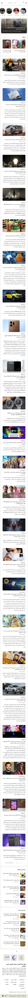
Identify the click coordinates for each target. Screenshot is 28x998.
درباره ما (6, 982)
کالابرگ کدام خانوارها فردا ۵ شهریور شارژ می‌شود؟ (15, 236)
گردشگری (22, 988)
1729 (9, 863)
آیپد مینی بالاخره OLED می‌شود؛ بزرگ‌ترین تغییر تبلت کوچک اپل (14, 816)
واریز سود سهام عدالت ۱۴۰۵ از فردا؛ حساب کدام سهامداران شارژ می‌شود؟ (15, 105)
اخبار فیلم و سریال (22, 499)
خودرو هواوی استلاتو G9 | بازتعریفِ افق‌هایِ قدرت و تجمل (9, 15)
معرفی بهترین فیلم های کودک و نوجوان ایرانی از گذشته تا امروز (11, 887)
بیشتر (5, 37)
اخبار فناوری (23, 333)
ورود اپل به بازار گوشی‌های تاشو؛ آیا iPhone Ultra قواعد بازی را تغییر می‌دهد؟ (14, 851)
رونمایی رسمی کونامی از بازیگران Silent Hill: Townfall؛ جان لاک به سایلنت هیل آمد (14, 535)
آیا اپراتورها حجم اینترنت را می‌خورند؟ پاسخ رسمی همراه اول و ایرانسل (15, 28)
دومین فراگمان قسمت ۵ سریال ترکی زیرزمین (16, 15)
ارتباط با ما (6, 980)
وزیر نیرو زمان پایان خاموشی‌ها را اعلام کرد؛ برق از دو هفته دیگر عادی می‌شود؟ (14, 172)
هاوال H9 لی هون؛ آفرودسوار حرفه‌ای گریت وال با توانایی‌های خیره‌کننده (15, 307)
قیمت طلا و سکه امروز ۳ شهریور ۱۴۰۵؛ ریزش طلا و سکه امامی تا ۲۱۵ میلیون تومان (14, 668)
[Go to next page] (5, 863)
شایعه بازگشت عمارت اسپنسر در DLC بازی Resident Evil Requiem (14, 205)
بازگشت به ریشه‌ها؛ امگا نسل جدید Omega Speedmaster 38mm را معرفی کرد (16, 413)
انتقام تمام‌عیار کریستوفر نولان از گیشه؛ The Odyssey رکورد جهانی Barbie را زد (14, 502)
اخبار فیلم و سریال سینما (21, 985)
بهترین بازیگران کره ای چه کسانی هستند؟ (12, 894)
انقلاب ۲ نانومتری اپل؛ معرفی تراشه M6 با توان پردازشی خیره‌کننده (14, 443)
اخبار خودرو (23, 137)
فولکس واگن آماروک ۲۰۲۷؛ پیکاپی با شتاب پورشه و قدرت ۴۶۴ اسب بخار (15, 700)
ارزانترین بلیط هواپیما (13, 992)
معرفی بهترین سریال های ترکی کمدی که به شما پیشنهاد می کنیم (11, 874)
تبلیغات (6, 984)
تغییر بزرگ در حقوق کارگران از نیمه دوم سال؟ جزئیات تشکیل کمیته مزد (14, 75)
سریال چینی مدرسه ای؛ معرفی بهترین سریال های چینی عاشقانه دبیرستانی (11, 901)
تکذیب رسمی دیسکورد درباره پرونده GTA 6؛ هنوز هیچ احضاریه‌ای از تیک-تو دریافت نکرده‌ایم (14, 742)
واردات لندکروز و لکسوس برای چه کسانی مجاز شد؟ (15, 139)
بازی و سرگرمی (13, 982)
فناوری (24, 49)
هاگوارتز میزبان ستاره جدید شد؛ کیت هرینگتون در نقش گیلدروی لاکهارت (14, 779)
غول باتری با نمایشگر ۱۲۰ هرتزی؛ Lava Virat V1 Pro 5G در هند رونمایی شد (14, 565)
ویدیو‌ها (23, 37)
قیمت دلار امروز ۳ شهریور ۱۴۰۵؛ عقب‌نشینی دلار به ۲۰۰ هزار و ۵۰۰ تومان (14, 631)
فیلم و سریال (9, 49)
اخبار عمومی (23, 73)
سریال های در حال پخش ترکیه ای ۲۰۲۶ (11, 880)
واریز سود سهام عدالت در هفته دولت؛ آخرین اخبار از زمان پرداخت (11, 936)
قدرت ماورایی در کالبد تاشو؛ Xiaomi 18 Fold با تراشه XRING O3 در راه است (14, 377)
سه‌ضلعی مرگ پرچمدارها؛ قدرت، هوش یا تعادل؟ (19, 51)
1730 (7, 863)
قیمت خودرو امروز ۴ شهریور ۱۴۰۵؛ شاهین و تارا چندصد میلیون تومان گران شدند (14, 268)
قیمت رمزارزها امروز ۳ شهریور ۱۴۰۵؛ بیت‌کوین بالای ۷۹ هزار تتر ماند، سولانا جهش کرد (14, 595)
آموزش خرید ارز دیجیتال (21, 992)
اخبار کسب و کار (22, 592)
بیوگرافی (14, 984)
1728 (12, 863)
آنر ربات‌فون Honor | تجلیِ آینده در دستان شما (23, 15)
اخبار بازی (23, 202)
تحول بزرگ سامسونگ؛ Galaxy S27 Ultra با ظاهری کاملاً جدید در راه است (14, 336)
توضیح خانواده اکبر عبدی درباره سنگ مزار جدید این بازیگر (11, 929)
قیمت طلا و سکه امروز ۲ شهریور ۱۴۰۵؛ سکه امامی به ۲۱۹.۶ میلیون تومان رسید (11, 942)
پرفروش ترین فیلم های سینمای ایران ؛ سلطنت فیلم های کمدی (14, 473)
